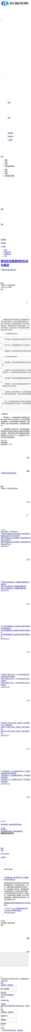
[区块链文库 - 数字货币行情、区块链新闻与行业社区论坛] (17, 879)
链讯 (2, 283)
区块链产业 (7, 252)
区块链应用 (7, 254)
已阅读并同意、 (12, 1030)
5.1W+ (28, 502)
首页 (6, 160)
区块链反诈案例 (9, 166)
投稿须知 (7, 903)
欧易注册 (3, 917)
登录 (2, 848)
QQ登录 (10, 140)
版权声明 (13, 903)
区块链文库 (18, 908)
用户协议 (24, 903)
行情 (6, 164)
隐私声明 (20, 1030)
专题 (6, 162)
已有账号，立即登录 (7, 1012)
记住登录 (5, 995)
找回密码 (10, 995)
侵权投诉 (18, 903)
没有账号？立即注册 (7, 985)
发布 (2, 156)
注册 (2, 1028)
